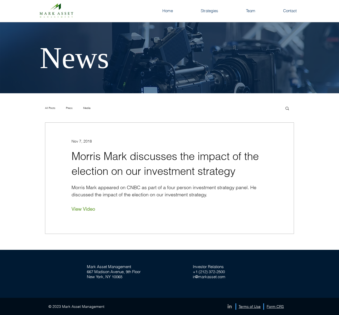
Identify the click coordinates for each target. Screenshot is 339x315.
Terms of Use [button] (250, 306)
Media (87, 108)
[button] (287, 109)
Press (69, 108)
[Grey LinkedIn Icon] (230, 306)
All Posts (50, 108)
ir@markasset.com (209, 276)
